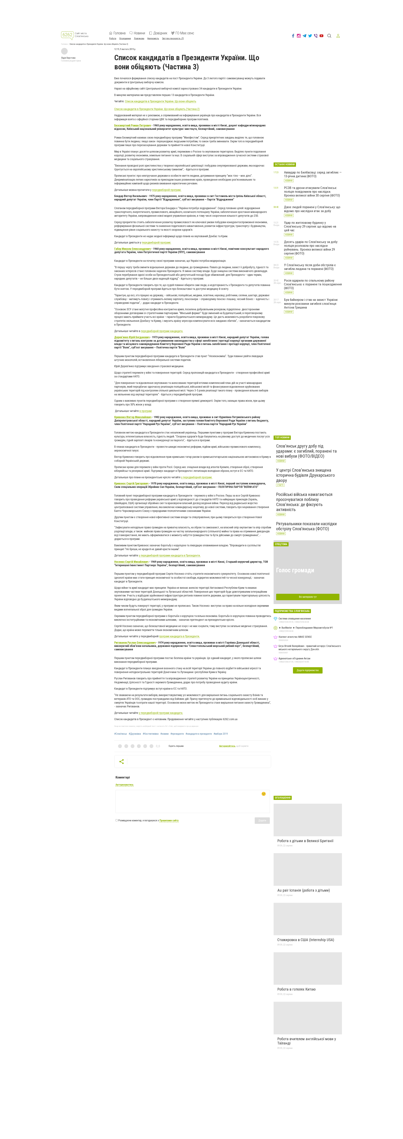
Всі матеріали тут (308, 596)
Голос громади (295, 570)
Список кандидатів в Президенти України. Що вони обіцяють (160, 101)
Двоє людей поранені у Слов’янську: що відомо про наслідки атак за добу (312, 209)
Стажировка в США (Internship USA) (305, 940)
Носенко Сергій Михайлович (131, 561)
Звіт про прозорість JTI (173, 38)
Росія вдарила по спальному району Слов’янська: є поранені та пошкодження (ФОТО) (313, 284)
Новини (139, 33)
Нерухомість (153, 38)
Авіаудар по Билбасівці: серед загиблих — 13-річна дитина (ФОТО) (313, 174)
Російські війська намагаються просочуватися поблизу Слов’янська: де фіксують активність (304, 502)
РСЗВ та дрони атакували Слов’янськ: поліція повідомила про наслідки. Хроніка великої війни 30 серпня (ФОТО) (312, 191)
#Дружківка (135, 733)
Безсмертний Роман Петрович (132, 125)
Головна (120, 33)
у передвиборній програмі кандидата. (161, 712)
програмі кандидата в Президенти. (179, 636)
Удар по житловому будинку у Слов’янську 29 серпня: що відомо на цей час (310, 226)
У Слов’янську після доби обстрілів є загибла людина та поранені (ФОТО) (310, 267)
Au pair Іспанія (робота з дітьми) (303, 890)
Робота (112, 38)
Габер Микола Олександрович (132, 248)
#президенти (177, 733)
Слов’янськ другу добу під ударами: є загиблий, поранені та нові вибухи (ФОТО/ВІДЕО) (306, 451)
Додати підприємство (308, 670)
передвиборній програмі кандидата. (162, 331)
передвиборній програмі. (166, 189)
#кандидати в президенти (199, 733)
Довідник (160, 33)
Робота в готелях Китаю (296, 989)
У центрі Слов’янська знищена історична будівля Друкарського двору (305, 475)
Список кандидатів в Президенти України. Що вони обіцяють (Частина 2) (157, 109)
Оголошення (125, 38)
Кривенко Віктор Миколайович (132, 417)
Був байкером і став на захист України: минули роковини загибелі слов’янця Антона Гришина (311, 303)
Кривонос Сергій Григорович (131, 483)
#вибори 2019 (221, 733)
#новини (164, 733)
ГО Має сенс (185, 33)
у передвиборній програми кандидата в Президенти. (170, 555)
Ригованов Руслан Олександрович (135, 642)
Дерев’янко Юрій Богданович (132, 337)
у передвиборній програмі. (196, 477)
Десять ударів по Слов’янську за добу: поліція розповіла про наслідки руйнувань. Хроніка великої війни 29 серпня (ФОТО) (311, 247)
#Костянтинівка (151, 733)
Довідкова (139, 38)
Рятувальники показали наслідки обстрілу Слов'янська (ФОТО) (306, 526)
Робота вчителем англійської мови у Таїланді (306, 1041)
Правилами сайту (169, 820)
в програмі (145, 411)
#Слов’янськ (120, 733)
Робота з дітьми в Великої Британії (305, 841)
